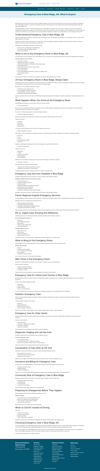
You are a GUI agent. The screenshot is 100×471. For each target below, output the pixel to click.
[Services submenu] (50, 3)
